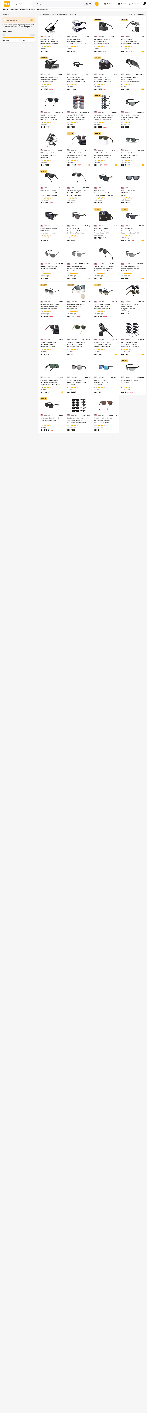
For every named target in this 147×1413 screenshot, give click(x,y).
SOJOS (141, 226)
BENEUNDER (86, 301)
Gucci (61, 415)
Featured (140, 14)
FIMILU (61, 188)
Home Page (7, 9)
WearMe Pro (59, 112)
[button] (110, 4)
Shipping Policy (27, 27)
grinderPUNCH (139, 74)
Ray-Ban (114, 377)
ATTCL (141, 36)
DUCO (61, 36)
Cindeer (141, 339)
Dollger (60, 301)
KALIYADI (114, 36)
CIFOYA (114, 112)
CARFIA (87, 150)
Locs (115, 188)
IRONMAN (140, 112)
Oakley (87, 226)
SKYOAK (141, 301)
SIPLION (114, 339)
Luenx (115, 74)
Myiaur (60, 74)
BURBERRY (59, 264)
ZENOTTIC (113, 264)
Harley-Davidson (84, 264)
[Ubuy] (6, 4)
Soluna (87, 36)
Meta (88, 74)
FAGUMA (60, 150)
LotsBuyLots (86, 415)
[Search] (97, 4)
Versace (141, 150)
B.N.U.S (60, 377)
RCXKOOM (86, 188)
